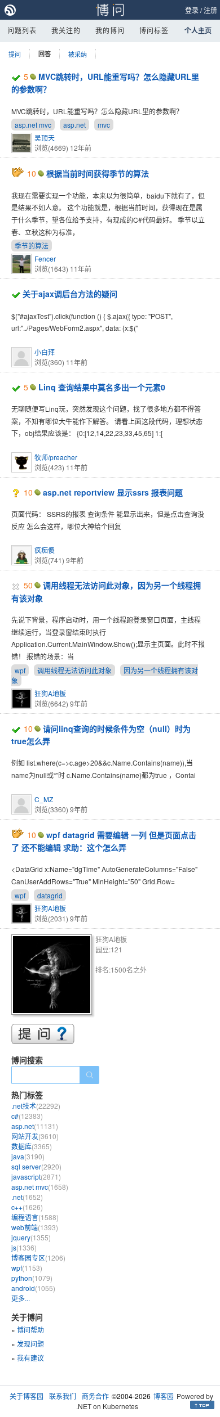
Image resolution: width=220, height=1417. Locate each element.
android (33, 1288)
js (24, 1247)
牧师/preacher (55, 457)
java (28, 1156)
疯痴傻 (44, 550)
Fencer (45, 258)
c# (27, 1116)
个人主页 (198, 30)
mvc (104, 124)
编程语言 (35, 1217)
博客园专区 (38, 1257)
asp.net (74, 124)
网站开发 (35, 1136)
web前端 (34, 1227)
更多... (20, 1298)
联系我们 (62, 1396)
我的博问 (110, 30)
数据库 (31, 1146)
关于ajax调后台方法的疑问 (70, 293)
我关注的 (66, 30)
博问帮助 (30, 1329)
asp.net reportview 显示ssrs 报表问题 (113, 492)
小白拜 (44, 352)
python (31, 1278)
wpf (20, 670)
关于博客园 (26, 1396)
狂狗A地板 (50, 693)
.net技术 (35, 1105)
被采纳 (77, 54)
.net (27, 1197)
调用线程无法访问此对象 (74, 670)
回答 (44, 54)
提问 (14, 54)
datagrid (50, 895)
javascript (36, 1176)
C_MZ (43, 799)
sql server (36, 1166)
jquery (31, 1237)
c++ (27, 1207)
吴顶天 (44, 137)
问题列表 (22, 30)
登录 (192, 10)
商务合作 (95, 1396)
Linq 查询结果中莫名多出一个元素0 (101, 387)
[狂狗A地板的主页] (53, 976)
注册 (210, 10)
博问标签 (154, 30)
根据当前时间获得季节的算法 (97, 173)
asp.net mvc (33, 124)
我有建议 (30, 1357)
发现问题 (30, 1343)
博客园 (163, 1396)
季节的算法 (32, 245)
